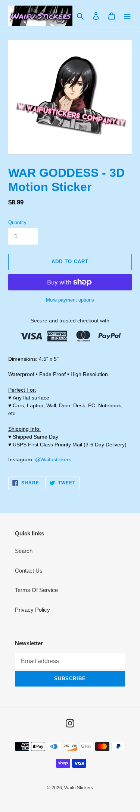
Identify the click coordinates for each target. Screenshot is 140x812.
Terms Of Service (36, 590)
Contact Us (29, 570)
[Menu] (127, 16)
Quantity (17, 222)
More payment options (70, 300)
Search (23, 551)
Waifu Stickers (78, 787)
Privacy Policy (32, 609)
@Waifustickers (53, 459)
